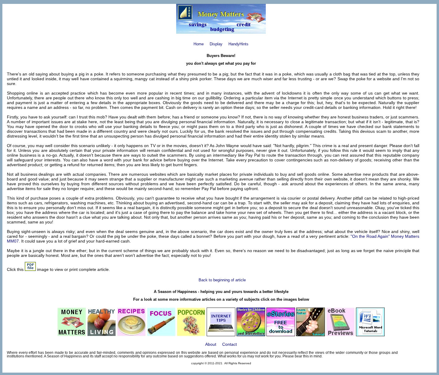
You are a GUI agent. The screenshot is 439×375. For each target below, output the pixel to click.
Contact (229, 344)
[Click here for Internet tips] (221, 334)
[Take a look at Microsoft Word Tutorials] (370, 334)
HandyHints (238, 44)
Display (216, 44)
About (210, 344)
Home (199, 44)
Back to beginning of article (222, 280)
